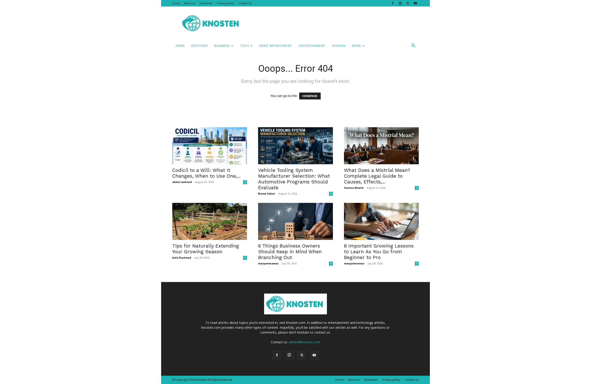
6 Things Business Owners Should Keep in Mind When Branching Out (290, 251)
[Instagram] (400, 3)
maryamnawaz (268, 263)
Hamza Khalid (354, 187)
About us (189, 3)
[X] (407, 3)
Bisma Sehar (266, 193)
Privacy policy (225, 3)
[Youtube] (415, 3)
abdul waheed (182, 182)
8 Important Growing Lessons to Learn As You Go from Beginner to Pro (379, 251)
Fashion (338, 45)
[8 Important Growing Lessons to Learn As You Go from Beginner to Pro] (381, 221)
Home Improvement (275, 45)
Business (222, 45)
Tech (244, 45)
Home (176, 3)
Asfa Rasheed (181, 257)
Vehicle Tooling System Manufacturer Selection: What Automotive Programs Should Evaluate (294, 178)
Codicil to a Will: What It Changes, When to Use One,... (206, 173)
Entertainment (312, 45)
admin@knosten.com (304, 342)
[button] (413, 46)
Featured (199, 45)
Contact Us (245, 3)
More (356, 45)
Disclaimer (206, 3)
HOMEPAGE (310, 96)
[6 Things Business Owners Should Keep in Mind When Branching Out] (295, 221)
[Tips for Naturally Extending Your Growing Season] (209, 221)
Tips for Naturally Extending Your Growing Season (205, 248)
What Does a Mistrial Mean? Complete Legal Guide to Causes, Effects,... (377, 176)
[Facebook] (392, 3)
